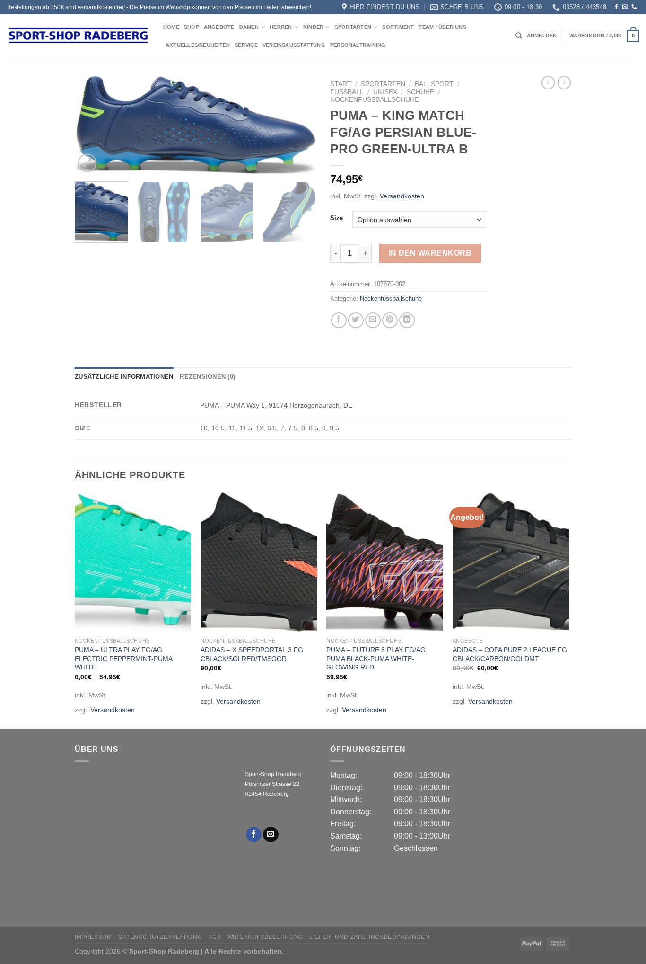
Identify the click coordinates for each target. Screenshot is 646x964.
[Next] (299, 125)
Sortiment (398, 27)
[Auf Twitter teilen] (356, 320)
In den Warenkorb (430, 253)
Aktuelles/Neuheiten (198, 45)
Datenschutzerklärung (160, 937)
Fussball (347, 92)
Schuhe (420, 92)
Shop (191, 27)
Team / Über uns (442, 27)
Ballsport (434, 84)
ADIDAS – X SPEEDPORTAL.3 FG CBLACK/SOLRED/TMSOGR (252, 654)
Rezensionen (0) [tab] (207, 376)
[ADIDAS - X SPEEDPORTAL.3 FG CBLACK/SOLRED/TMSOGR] (259, 562)
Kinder (313, 27)
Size (336, 218)
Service (246, 45)
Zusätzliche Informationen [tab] (124, 376)
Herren (281, 27)
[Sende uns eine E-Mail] (625, 7)
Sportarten (353, 27)
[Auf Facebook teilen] (339, 320)
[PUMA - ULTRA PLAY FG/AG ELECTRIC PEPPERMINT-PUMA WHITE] (133, 562)
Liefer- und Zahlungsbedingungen (369, 937)
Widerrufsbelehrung (265, 937)
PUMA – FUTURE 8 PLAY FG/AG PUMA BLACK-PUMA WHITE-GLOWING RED (376, 658)
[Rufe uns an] (634, 7)
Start (340, 84)
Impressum (93, 937)
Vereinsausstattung (293, 45)
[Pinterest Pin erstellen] (390, 320)
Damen (249, 27)
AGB (215, 937)
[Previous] (91, 125)
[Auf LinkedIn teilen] (407, 320)
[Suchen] (518, 35)
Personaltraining (358, 45)
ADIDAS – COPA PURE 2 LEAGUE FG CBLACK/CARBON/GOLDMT (510, 654)
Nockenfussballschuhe (374, 99)
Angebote (219, 27)
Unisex (385, 92)
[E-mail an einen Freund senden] (373, 320)
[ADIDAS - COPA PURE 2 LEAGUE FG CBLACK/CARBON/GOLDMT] (511, 562)
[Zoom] (87, 163)
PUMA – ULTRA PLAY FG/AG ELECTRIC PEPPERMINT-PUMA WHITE (123, 658)
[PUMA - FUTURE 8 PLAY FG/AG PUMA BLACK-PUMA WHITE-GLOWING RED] (384, 562)
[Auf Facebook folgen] (616, 7)
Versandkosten (402, 196)
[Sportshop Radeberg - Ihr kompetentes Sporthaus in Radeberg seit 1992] (78, 35)
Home (171, 27)
